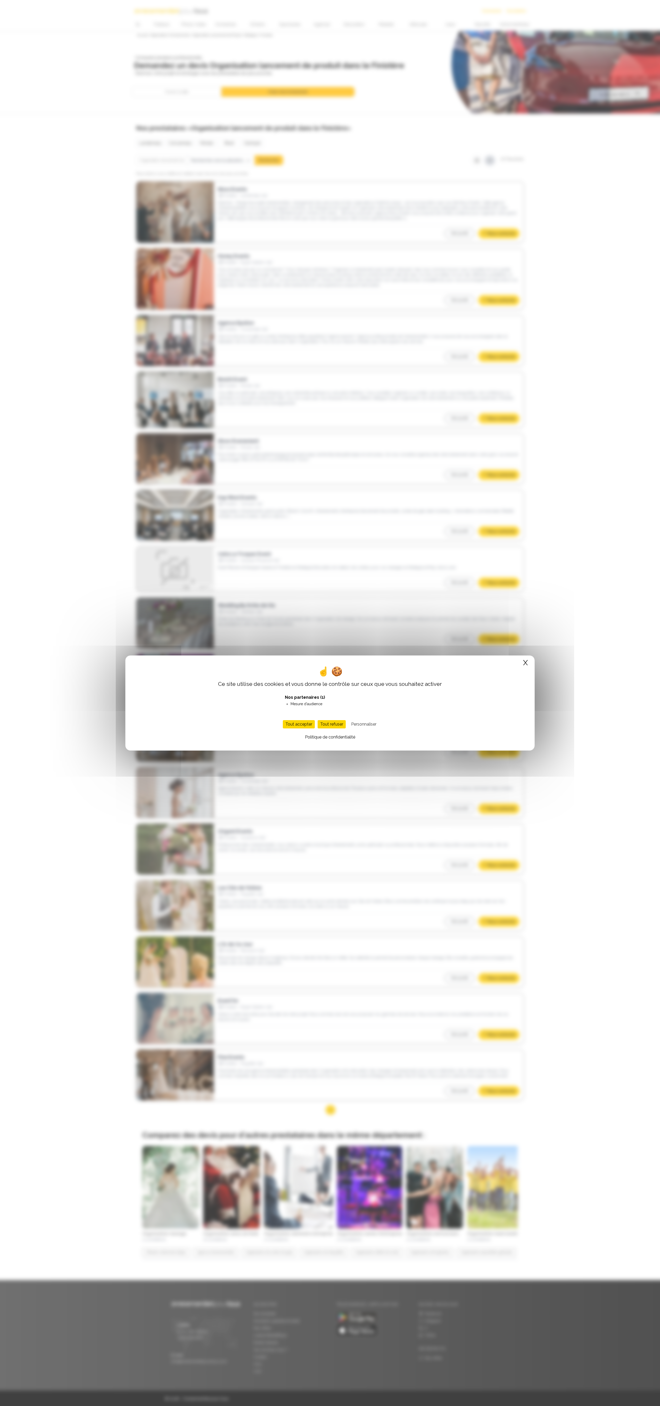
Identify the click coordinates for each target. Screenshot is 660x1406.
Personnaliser (363, 724)
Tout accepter (298, 724)
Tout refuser (331, 724)
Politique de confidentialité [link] (330, 737)
